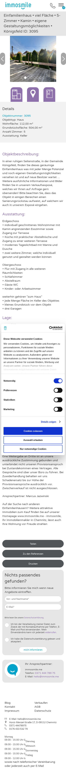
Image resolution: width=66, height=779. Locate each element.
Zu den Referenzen (33, 553)
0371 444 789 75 (45, 673)
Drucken (33, 563)
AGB (37, 706)
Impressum (12, 710)
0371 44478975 (17, 725)
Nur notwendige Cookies (33, 449)
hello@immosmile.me (46, 676)
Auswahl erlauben (33, 440)
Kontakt (10, 706)
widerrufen (50, 632)
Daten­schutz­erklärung (34, 618)
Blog (7, 702)
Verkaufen (41, 702)
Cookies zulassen (33, 431)
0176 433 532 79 (18, 729)
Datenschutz (42, 710)
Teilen (33, 543)
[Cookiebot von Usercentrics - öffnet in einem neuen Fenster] (49, 328)
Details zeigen (48, 421)
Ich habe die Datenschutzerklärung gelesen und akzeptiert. (35, 640)
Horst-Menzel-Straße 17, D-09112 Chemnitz (32, 722)
